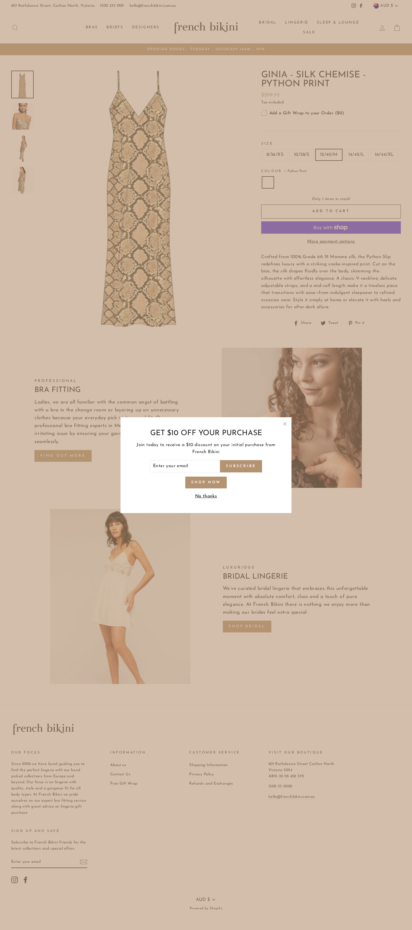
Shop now (206, 482)
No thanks (206, 496)
